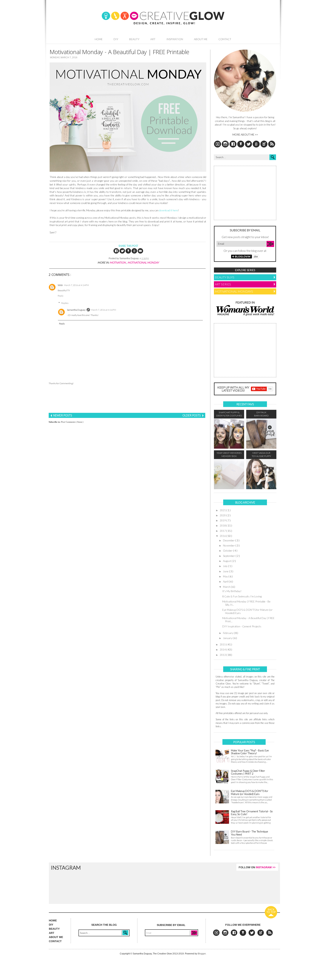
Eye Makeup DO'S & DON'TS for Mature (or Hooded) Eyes (247, 611)
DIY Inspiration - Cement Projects (241, 626)
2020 (223, 515)
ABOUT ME (56, 937)
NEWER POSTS (62, 415)
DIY (116, 39)
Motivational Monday (143, 262)
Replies (64, 303)
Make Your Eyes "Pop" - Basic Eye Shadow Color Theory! (250, 752)
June (226, 571)
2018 (223, 525)
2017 (223, 530)
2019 (223, 520)
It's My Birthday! (231, 591)
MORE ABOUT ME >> (245, 134)
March (227, 586)
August (227, 560)
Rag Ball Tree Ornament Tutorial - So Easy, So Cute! (252, 813)
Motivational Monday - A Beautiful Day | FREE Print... (248, 619)
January (228, 638)
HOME (53, 920)
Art (152, 39)
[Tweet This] (122, 253)
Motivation (118, 262)
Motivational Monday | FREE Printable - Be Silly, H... (246, 603)
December (229, 540)
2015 (223, 644)
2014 (223, 649)
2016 (223, 535)
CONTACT (55, 941)
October (228, 550)
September (229, 555)
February (228, 633)
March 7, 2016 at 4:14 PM (76, 285)
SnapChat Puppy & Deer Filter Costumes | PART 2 (248, 772)
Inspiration (174, 39)
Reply (60, 295)
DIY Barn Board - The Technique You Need (249, 833)
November (229, 545)
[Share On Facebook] (116, 253)
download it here (168, 210)
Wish (60, 285)
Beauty (134, 39)
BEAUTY (54, 928)
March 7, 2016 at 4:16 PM (103, 309)
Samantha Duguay (76, 309)
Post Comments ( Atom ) (72, 422)
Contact (224, 39)
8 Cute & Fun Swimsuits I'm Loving (242, 596)
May (225, 576)
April (226, 581)
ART (51, 932)
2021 (223, 510)
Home (99, 39)
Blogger (202, 953)
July (225, 566)
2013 (223, 654)
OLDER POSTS (191, 415)
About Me (201, 39)
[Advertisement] (127, 399)
